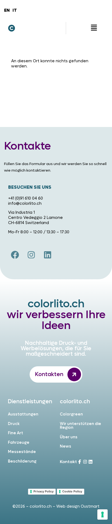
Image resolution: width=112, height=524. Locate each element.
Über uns (68, 437)
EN (7, 10)
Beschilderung (22, 461)
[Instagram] (31, 255)
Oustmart (90, 506)
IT (15, 10)
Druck (14, 423)
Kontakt (68, 461)
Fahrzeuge (18, 442)
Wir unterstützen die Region (80, 425)
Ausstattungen (23, 414)
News (65, 446)
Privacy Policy (43, 491)
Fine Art (15, 433)
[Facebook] (15, 255)
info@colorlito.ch (25, 203)
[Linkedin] (47, 255)
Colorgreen (71, 414)
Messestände (22, 451)
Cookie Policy (72, 491)
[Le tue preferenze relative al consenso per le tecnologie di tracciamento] (102, 514)
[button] (93, 28)
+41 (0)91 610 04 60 (25, 198)
